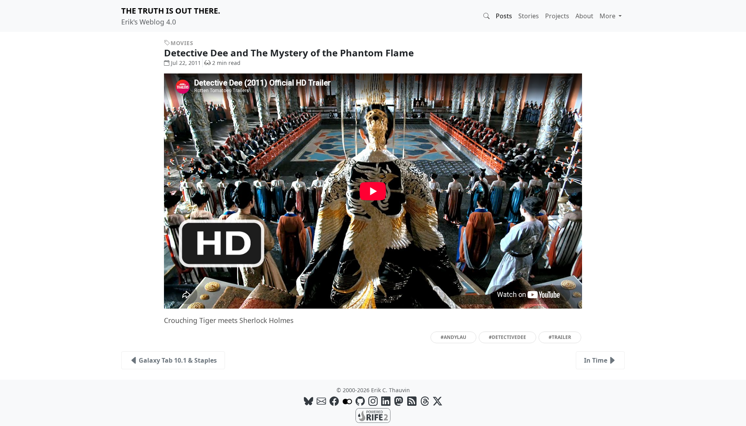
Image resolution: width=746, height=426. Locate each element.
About (584, 16)
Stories (528, 16)
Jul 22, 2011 (186, 62)
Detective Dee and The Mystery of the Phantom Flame (290, 52)
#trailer (560, 337)
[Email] (321, 401)
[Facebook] (334, 401)
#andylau (453, 337)
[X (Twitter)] (437, 401)
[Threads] (424, 401)
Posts (504, 16)
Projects (557, 16)
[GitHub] (360, 401)
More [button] (608, 16)
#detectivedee (507, 337)
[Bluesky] (308, 401)
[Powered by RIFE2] (373, 414)
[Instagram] (373, 401)
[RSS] (412, 401)
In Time (595, 360)
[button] (486, 16)
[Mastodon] (398, 401)
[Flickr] (347, 401)
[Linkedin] (385, 401)
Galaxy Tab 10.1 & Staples (178, 360)
